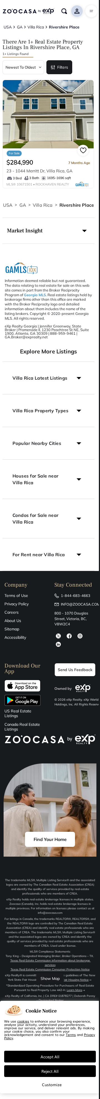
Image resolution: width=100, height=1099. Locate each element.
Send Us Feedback (75, 669)
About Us (12, 620)
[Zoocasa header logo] (28, 11)
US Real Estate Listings (17, 713)
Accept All (50, 1056)
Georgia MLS (35, 295)
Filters (62, 67)
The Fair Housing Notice (73, 980)
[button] (48, 231)
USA (7, 205)
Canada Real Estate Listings (22, 727)
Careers (11, 612)
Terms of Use (16, 595)
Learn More (74, 990)
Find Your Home (50, 839)
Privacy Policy (16, 604)
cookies (23, 1021)
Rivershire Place (76, 205)
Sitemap (11, 629)
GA (22, 205)
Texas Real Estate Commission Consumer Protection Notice (50, 969)
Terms (71, 1034)
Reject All (50, 1071)
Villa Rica (43, 205)
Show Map (50, 978)
